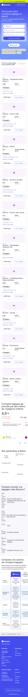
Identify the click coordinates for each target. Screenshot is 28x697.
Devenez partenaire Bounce (6, 657)
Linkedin (17, 680)
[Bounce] (6, 5)
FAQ (16, 651)
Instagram (17, 676)
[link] (20, 5)
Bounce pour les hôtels (6, 663)
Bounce (3, 634)
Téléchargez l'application (5, 652)
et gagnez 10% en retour (20, 1)
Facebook (17, 672)
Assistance (18, 653)
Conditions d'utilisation (4, 673)
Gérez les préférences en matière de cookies (7, 679)
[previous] (20, 443)
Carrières (4, 665)
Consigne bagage (11, 634)
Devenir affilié (5, 660)
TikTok (16, 678)
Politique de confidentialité (5, 676)
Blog (3, 654)
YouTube (17, 682)
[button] (14, 38)
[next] (24, 443)
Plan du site (18, 655)
